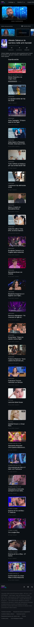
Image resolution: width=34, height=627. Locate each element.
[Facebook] (24, 587)
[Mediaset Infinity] (3, 2)
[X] (32, 587)
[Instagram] (28, 587)
